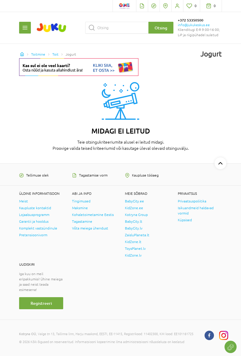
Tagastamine (82, 221)
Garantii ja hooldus (33, 221)
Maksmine (80, 208)
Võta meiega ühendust (90, 228)
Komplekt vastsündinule (38, 228)
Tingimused (81, 201)
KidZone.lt (133, 242)
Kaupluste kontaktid (35, 208)
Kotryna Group (136, 215)
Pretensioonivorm (33, 235)
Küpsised (185, 220)
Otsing (161, 27)
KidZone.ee (134, 208)
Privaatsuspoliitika (192, 201)
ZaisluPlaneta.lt (137, 235)
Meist (23, 201)
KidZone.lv (133, 255)
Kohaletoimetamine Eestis (93, 215)
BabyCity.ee (134, 201)
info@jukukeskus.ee (194, 25)
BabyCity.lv (134, 228)
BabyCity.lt (133, 221)
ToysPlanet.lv (135, 249)
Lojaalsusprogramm (34, 215)
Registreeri (41, 303)
